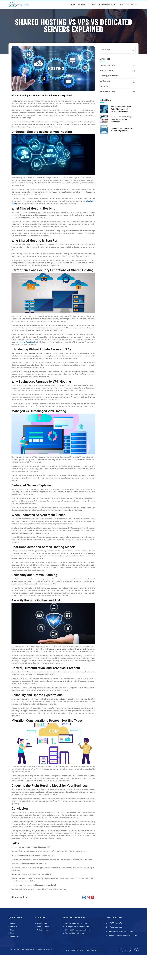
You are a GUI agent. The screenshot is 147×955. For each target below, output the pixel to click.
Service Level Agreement (45, 949)
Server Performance (107, 71)
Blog (122, 4)
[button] (83, 4)
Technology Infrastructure (109, 76)
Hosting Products (107, 4)
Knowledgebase (43, 927)
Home (73, 4)
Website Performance (107, 91)
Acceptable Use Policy (29, 949)
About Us (82, 4)
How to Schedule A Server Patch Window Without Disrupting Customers (121, 109)
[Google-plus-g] (131, 950)
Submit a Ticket (42, 923)
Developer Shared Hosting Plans (77, 927)
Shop (93, 4)
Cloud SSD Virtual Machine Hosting (78, 930)
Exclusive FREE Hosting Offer (76, 923)
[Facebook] (84, 897)
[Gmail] (88, 897)
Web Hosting (104, 86)
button (133, 49)
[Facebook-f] (121, 950)
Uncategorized (105, 81)
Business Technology (107, 65)
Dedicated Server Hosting (74, 933)
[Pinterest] (92, 897)
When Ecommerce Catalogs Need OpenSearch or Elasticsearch (121, 119)
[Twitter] (126, 950)
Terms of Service (16, 949)
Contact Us (132, 4)
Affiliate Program (43, 930)
